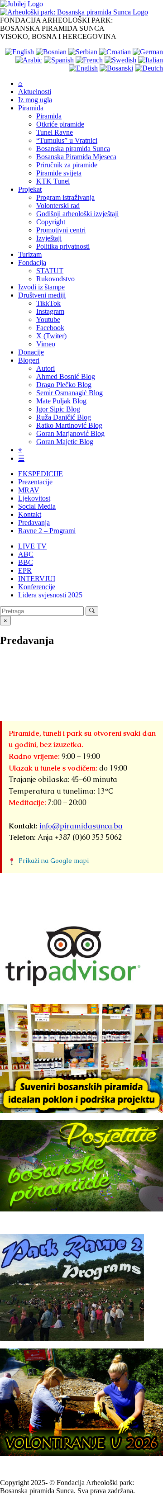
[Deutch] (149, 68)
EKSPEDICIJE (40, 474)
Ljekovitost (34, 498)
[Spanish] (59, 60)
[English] (19, 52)
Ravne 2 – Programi (47, 531)
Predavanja (34, 522)
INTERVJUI (36, 578)
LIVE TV (32, 546)
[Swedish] (120, 60)
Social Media (37, 506)
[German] (148, 52)
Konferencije (36, 587)
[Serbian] (82, 52)
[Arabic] (28, 60)
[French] (89, 60)
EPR (25, 570)
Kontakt (29, 514)
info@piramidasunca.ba (81, 826)
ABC (26, 554)
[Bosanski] (116, 68)
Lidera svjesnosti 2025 (50, 595)
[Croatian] (115, 52)
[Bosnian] (51, 52)
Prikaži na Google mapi (54, 860)
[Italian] (150, 60)
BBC (25, 562)
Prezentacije (35, 482)
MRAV (28, 490)
